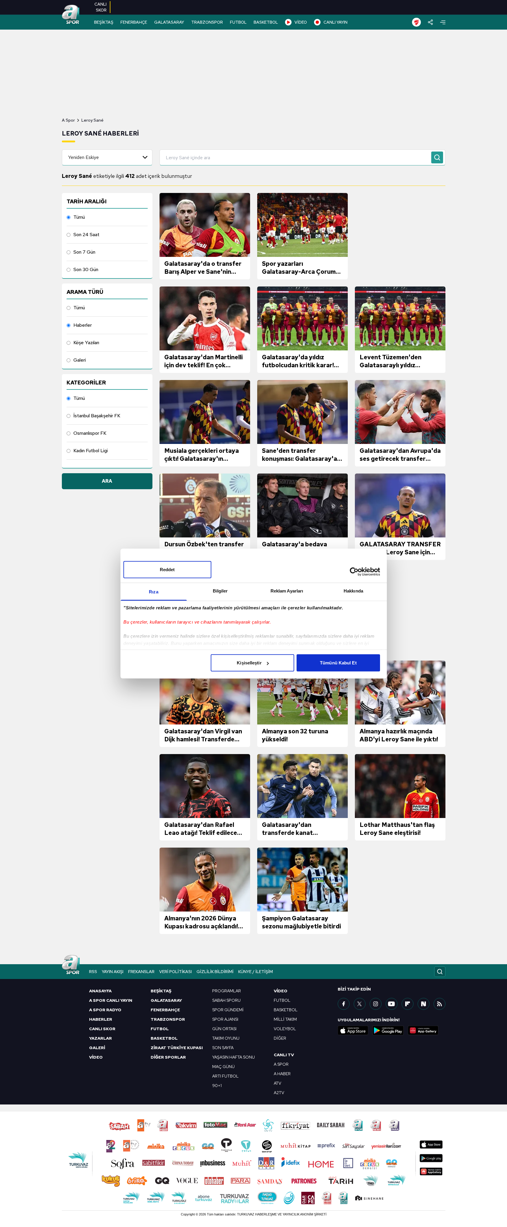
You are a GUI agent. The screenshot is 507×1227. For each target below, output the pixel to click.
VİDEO (300, 22)
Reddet (167, 569)
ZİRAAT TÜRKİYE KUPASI (177, 1047)
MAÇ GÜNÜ (223, 1066)
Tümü (79, 217)
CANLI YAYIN (335, 22)
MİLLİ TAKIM (285, 1019)
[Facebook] (344, 1004)
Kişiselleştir (249, 662)
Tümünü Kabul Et (338, 662)
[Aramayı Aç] (439, 971)
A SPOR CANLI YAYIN (110, 1000)
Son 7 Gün (84, 252)
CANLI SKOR (102, 1028)
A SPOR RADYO (105, 1009)
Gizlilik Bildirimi (215, 971)
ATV (277, 1083)
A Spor (68, 120)
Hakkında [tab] (353, 590)
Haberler (82, 325)
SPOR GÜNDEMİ (228, 1009)
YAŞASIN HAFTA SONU (233, 1057)
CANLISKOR (100, 7)
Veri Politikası (175, 971)
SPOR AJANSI (225, 1019)
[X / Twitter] (360, 1004)
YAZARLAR (100, 1038)
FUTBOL (238, 22)
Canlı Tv (284, 1054)
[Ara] (437, 157)
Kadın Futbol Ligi (90, 450)
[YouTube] (391, 1004)
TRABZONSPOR (207, 22)
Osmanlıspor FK (89, 433)
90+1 (217, 1085)
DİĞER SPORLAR (168, 1057)
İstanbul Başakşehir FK (96, 416)
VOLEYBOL (285, 1028)
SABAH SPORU (226, 1000)
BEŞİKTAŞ (103, 22)
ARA (107, 481)
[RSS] (439, 1004)
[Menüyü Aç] (442, 22)
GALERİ (97, 1047)
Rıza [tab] (153, 591)
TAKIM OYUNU (225, 1038)
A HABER (282, 1073)
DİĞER (280, 1038)
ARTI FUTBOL (225, 1076)
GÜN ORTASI (224, 1028)
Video (280, 990)
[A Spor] (71, 15)
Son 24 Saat (86, 234)
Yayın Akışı (112, 971)
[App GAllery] (423, 1030)
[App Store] (353, 1030)
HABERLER (100, 1019)
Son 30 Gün (85, 269)
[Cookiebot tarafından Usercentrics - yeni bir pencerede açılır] (354, 571)
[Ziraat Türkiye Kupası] (416, 22)
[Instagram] (376, 1004)
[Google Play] (388, 1030)
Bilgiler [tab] (220, 590)
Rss (93, 971)
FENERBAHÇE (133, 22)
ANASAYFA (100, 990)
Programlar (226, 990)
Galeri (79, 360)
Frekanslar (141, 971)
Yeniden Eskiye (83, 157)
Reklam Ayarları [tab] (287, 590)
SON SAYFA (223, 1047)
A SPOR (281, 1064)
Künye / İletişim (255, 971)
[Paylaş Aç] (430, 22)
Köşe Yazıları (86, 342)
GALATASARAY (169, 22)
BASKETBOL (266, 22)
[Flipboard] (407, 1004)
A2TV (279, 1092)
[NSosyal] (423, 1004)
